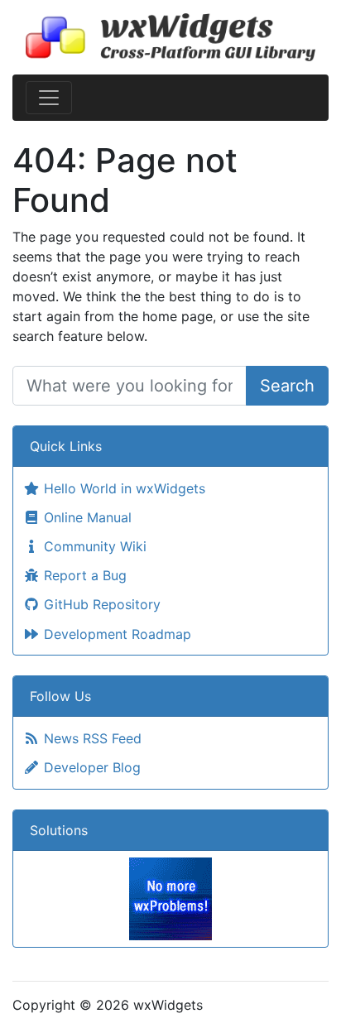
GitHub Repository (100, 604)
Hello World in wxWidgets (122, 488)
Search (287, 386)
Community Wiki (93, 546)
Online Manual (86, 517)
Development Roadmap (115, 634)
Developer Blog (90, 767)
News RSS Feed (91, 738)
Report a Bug (83, 575)
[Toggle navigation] (49, 97)
